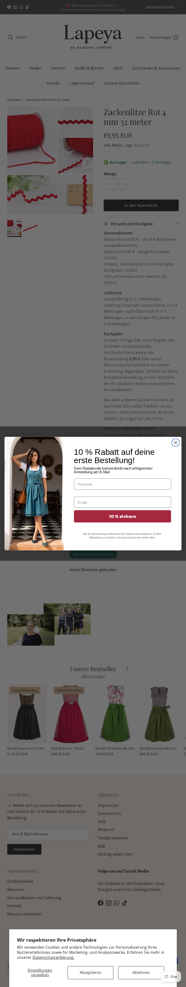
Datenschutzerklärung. (53, 957)
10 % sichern (122, 516)
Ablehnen (141, 972)
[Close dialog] (176, 443)
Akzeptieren (90, 972)
